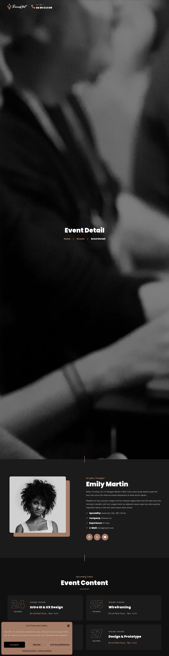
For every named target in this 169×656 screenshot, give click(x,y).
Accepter (14, 644)
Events (81, 238)
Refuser (37, 644)
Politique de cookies (29, 651)
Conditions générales (44, 651)
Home (67, 238)
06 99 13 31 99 (44, 7)
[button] (68, 625)
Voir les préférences (60, 644)
